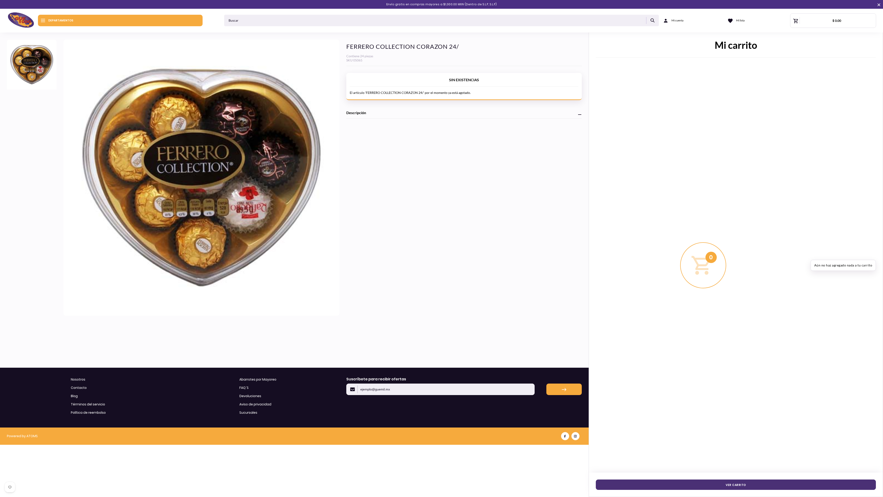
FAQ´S (244, 387)
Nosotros (78, 379)
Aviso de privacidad (255, 404)
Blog (74, 396)
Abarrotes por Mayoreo (257, 379)
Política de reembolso (88, 412)
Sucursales (248, 412)
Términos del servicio (88, 404)
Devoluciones (250, 396)
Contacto (79, 387)
